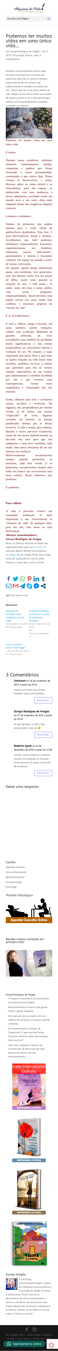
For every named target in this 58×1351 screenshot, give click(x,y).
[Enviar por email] (8, 586)
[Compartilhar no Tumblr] (43, 579)
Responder (43, 700)
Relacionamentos (15, 877)
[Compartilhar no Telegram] (22, 586)
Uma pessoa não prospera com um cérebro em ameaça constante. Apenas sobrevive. (29, 1020)
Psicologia (18, 55)
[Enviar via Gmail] (15, 586)
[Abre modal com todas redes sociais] (43, 586)
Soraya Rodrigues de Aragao (31, 711)
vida (36, 55)
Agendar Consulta (15, 867)
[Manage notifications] (51, 1345)
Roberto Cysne (23, 745)
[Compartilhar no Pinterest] (29, 579)
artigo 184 (14, 554)
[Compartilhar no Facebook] (8, 579)
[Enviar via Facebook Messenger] (36, 586)
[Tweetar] (15, 579)
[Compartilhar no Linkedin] (36, 579)
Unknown (20, 680)
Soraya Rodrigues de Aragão (25, 51)
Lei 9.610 (37, 547)
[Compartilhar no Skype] (29, 586)
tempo (29, 55)
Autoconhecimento (16, 872)
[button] (24, 1344)
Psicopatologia (14, 882)
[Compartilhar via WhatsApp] (22, 579)
